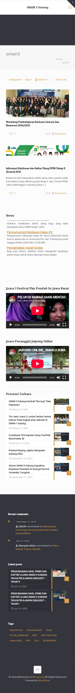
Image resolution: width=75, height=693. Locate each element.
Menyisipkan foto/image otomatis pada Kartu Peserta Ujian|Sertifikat (36, 530)
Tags (27, 79)
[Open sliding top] (71, 4)
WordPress (44, 680)
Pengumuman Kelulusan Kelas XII (29, 231)
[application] (37, 310)
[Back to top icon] (37, 669)
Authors (42, 79)
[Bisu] (58, 325)
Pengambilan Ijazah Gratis (25, 247)
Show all (61, 79)
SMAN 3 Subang (37, 7)
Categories (14, 79)
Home (59, 59)
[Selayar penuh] (64, 325)
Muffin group (36, 677)
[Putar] (11, 325)
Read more (60, 133)
